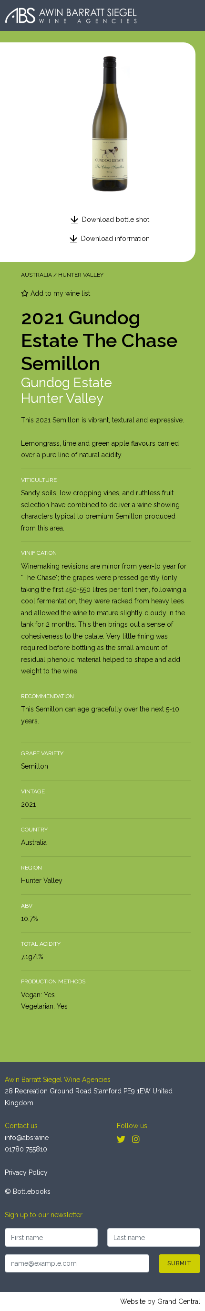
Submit (179, 1263)
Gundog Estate (66, 382)
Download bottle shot (115, 219)
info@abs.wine (27, 1137)
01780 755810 (26, 1149)
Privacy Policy (26, 1172)
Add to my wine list (59, 293)
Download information (115, 238)
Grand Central (178, 1301)
